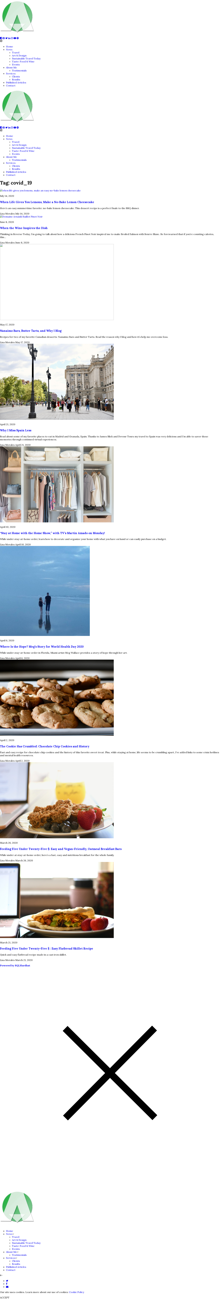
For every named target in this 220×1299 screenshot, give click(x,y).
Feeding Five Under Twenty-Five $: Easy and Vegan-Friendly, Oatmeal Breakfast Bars (61, 849)
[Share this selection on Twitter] (7, 1280)
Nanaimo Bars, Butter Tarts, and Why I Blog (31, 331)
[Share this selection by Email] (7, 1286)
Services (11, 73)
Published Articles (16, 82)
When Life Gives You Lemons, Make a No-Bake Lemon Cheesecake (47, 202)
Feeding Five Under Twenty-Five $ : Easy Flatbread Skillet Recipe (46, 948)
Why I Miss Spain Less (15, 430)
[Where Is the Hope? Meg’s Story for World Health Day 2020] (45, 635)
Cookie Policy (76, 1292)
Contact (10, 85)
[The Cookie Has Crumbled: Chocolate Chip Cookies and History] (57, 734)
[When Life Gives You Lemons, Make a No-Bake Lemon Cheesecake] (40, 190)
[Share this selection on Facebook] (6, 1283)
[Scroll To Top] (1, 1275)
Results (16, 79)
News (9, 49)
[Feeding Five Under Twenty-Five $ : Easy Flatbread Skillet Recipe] (57, 937)
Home (9, 46)
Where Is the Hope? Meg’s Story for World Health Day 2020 (42, 646)
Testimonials (19, 70)
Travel (15, 52)
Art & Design (19, 55)
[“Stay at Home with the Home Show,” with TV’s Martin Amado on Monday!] (57, 521)
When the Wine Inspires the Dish (24, 228)
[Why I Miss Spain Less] (57, 418)
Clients (16, 76)
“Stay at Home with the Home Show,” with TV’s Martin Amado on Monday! (52, 533)
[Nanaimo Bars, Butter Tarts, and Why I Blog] (57, 319)
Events (16, 64)
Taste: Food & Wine (23, 61)
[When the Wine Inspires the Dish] (21, 216)
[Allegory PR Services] (18, 35)
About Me (11, 67)
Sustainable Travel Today (26, 58)
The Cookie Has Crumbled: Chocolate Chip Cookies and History (44, 746)
